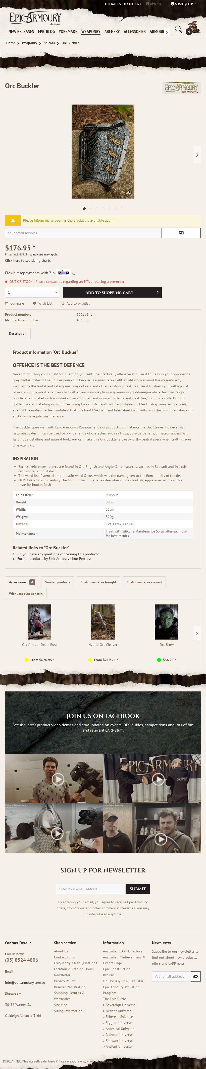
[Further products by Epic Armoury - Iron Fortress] (181, 91)
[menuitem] (131, 4)
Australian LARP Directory (122, 951)
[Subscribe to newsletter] (196, 976)
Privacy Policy (64, 981)
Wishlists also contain (26, 593)
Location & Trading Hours (74, 969)
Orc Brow (167, 644)
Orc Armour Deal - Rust (39, 644)
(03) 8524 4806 (21, 960)
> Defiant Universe (117, 1011)
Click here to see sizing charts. (28, 260)
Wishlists (155, 4)
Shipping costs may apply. (41, 254)
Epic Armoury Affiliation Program (121, 990)
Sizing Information (68, 1011)
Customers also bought (98, 582)
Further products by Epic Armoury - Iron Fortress (53, 558)
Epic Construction (116, 969)
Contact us (113, 4)
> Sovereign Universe (119, 1005)
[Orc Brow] (166, 622)
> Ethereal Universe (118, 1016)
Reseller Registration (69, 987)
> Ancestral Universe (118, 1028)
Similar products (57, 582)
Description (18, 333)
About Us (61, 951)
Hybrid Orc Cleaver (102, 644)
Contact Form (64, 957)
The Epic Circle (114, 999)
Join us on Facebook (103, 716)
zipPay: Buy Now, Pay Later (123, 981)
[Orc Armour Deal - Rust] (39, 622)
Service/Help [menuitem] (184, 4)
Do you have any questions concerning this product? (57, 554)
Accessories (21, 582)
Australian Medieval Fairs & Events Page (124, 960)
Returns (109, 975)
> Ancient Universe (117, 1046)
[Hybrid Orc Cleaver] (103, 622)
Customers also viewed (144, 582)
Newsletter (62, 975)
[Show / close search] (178, 29)
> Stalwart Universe (118, 1040)
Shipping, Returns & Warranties (69, 996)
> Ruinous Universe (118, 1034)
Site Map (60, 1005)
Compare (16, 303)
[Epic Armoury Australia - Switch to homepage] (35, 18)
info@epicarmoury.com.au (25, 982)
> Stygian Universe (117, 1022)
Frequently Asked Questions (75, 963)
